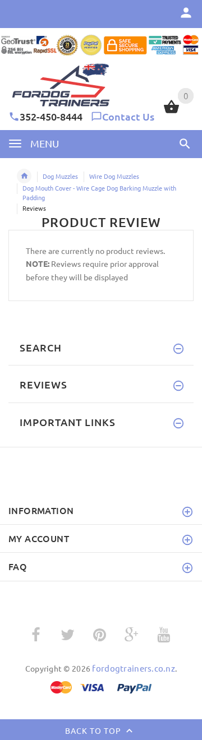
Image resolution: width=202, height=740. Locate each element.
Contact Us (128, 116)
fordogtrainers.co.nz (133, 668)
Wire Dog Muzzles (114, 176)
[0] (171, 111)
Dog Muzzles (60, 176)
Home (24, 176)
